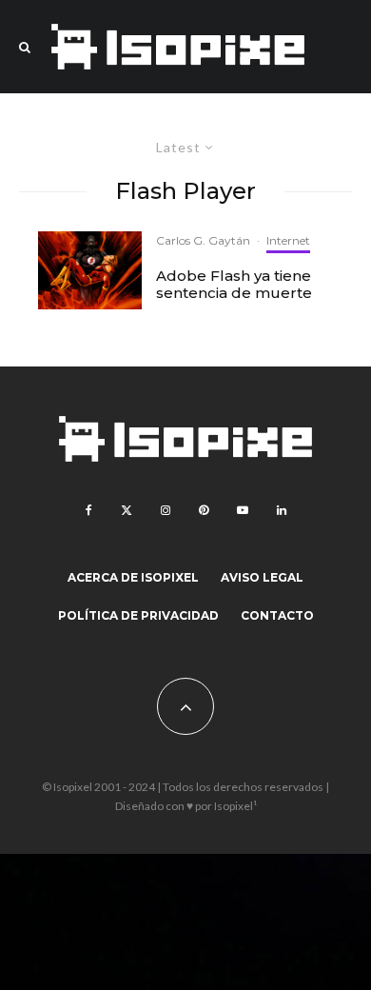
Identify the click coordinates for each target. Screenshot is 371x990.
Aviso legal (262, 577)
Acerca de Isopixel (133, 577)
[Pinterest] (204, 510)
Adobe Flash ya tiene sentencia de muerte (234, 284)
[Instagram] (165, 510)
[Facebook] (89, 510)
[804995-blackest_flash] (90, 270)
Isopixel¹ (235, 806)
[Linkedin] (282, 510)
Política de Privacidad (138, 615)
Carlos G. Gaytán (203, 240)
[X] (126, 510)
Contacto (277, 615)
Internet (288, 240)
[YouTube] (243, 510)
